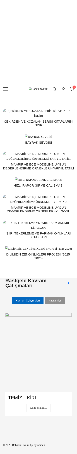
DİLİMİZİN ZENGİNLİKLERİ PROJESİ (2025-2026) (38, 256)
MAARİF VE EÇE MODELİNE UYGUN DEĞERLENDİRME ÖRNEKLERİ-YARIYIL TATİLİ (38, 166)
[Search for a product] (54, 89)
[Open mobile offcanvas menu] (5, 89)
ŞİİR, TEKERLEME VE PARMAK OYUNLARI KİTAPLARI (38, 235)
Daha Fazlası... (38, 407)
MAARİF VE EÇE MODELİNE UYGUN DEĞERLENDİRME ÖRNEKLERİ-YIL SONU (38, 209)
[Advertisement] (38, 40)
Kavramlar (55, 300)
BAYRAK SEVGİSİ (38, 142)
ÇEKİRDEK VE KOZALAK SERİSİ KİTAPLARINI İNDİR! (38, 123)
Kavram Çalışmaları (28, 300)
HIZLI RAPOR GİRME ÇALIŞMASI (38, 185)
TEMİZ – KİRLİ (23, 397)
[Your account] (63, 89)
